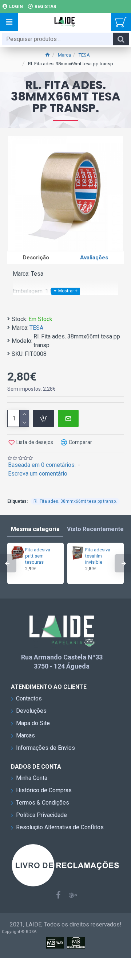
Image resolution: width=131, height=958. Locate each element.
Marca (64, 55)
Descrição (36, 257)
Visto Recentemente (95, 529)
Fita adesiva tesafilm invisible (97, 556)
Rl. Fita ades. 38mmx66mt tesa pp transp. (75, 501)
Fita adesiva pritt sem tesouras (37, 556)
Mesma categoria (35, 529)
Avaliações (94, 257)
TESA (84, 55)
